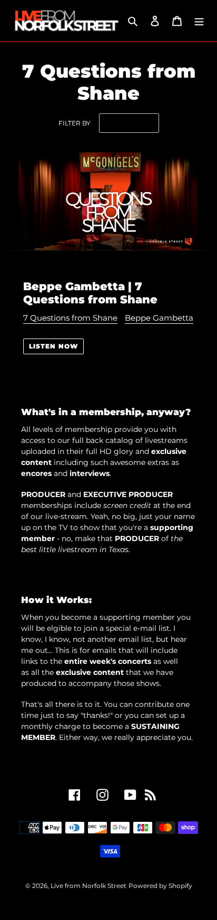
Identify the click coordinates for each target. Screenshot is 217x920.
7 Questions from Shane (70, 318)
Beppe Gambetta (159, 318)
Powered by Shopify (160, 886)
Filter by (74, 123)
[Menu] (199, 20)
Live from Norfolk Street (88, 886)
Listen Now (53, 346)
